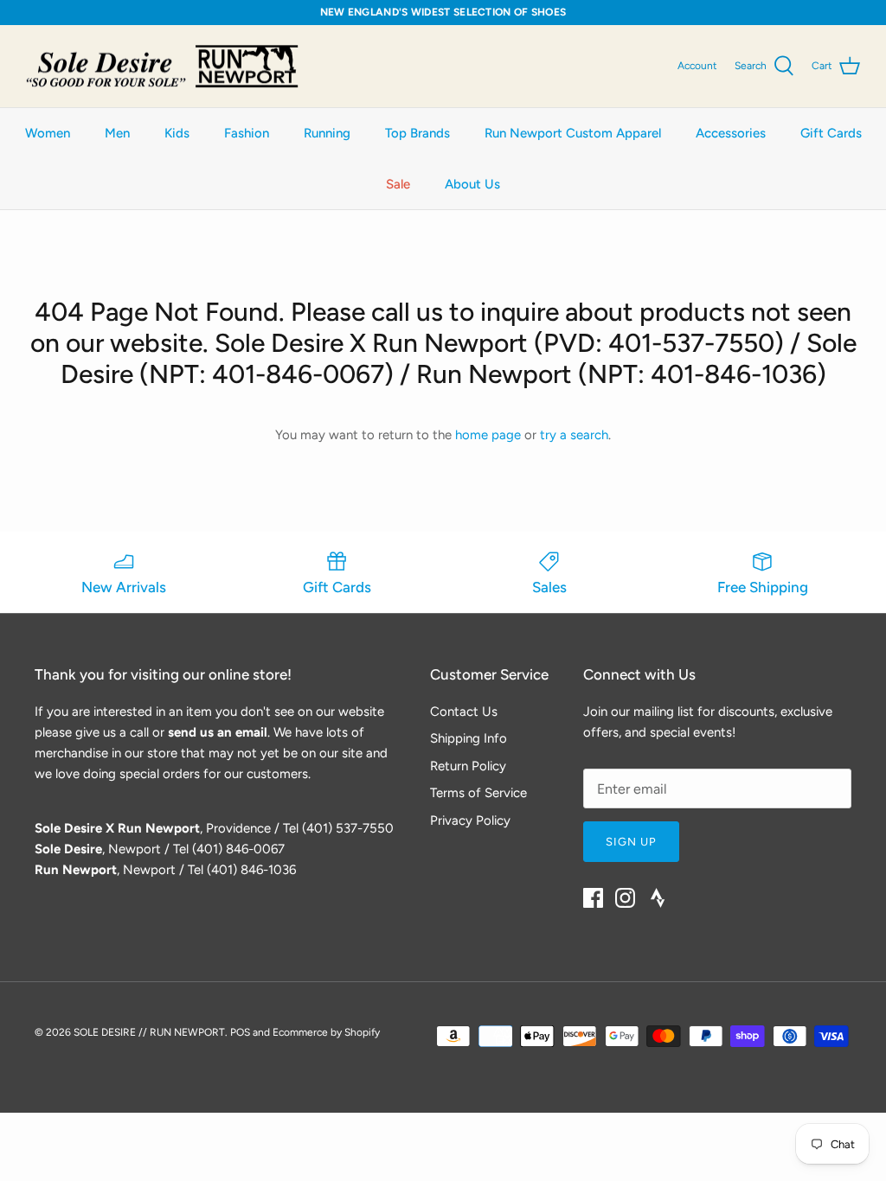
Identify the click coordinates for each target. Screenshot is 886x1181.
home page (488, 435)
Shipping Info (468, 738)
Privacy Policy (470, 820)
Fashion (246, 133)
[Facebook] (593, 898)
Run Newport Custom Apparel (573, 133)
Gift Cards (831, 133)
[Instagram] (625, 898)
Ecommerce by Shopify (326, 1032)
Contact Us (464, 711)
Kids (176, 133)
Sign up (631, 841)
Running (327, 133)
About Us (472, 184)
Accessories (731, 133)
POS (240, 1032)
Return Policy (468, 766)
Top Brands (417, 133)
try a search (574, 435)
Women (47, 133)
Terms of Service (478, 793)
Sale (398, 184)
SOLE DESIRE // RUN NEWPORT (149, 1032)
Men (117, 133)
